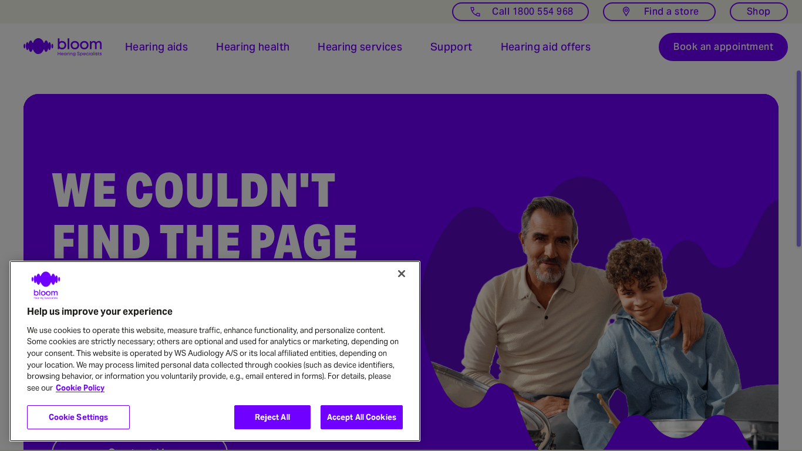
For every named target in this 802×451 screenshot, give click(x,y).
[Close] (402, 274)
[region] (214, 351)
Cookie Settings (79, 417)
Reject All (272, 417)
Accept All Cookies (361, 417)
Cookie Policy (80, 388)
